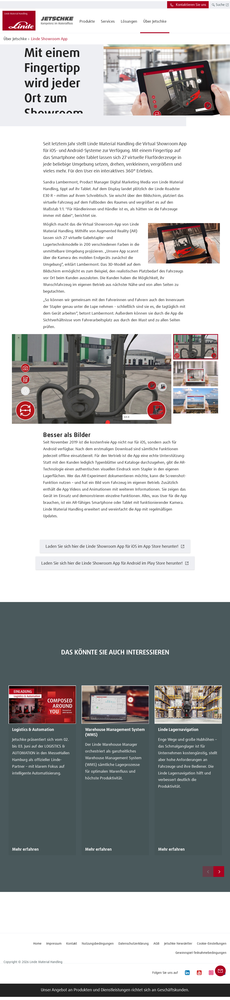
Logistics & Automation (33, 730)
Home (37, 943)
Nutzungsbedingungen (98, 943)
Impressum (54, 943)
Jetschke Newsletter (178, 943)
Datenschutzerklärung (133, 943)
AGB (156, 943)
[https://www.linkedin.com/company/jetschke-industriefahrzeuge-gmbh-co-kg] (187, 973)
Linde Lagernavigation (178, 730)
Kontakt (71, 943)
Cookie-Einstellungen (211, 943)
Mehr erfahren (25, 850)
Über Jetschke (15, 39)
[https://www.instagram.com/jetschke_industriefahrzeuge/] (211, 973)
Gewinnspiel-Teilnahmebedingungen (200, 952)
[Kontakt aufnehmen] (220, 971)
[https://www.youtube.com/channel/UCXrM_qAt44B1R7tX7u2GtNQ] (199, 973)
